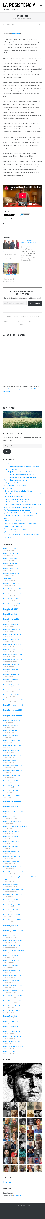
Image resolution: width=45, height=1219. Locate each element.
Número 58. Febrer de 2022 (12, 801)
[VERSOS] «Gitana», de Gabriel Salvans (16, 499)
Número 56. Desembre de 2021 (13, 811)
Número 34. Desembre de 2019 (13, 930)
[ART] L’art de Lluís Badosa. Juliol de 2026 (17, 510)
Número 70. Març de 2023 (11, 740)
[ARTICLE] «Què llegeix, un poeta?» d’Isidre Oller (19, 475)
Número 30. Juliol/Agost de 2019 (13, 950)
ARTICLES (6, 464)
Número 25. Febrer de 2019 (12, 975)
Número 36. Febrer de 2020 (12, 920)
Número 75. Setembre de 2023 (13, 715)
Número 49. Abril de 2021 (11, 846)
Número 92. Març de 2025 (11, 629)
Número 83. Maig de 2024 (11, 675)
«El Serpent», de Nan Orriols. (13, 483)
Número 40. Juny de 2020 (11, 900)
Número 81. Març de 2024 (11, 685)
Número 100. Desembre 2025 (12, 589)
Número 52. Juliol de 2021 (11, 831)
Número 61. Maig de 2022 (11, 786)
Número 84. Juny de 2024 (11, 670)
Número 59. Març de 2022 (11, 796)
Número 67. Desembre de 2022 (13, 755)
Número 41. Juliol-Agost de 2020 (13, 895)
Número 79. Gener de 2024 (11, 695)
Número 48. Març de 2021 (11, 851)
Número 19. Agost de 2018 (11, 1006)
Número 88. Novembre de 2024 (13, 649)
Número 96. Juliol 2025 (10, 609)
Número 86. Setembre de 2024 (13, 659)
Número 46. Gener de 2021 (11, 862)
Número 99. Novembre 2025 (12, 594)
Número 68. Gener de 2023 (11, 750)
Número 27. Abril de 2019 (11, 965)
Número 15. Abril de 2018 (11, 1026)
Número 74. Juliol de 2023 (11, 720)
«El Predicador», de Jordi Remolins (15, 485)
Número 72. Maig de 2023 (11, 730)
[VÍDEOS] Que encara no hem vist (15, 529)
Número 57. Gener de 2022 (11, 806)
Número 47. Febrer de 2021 (12, 856)
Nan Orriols (16, 34)
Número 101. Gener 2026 (11, 584)
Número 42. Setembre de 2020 (13, 890)
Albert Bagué (7, 579)
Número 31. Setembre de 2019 (13, 945)
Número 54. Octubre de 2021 (12, 821)
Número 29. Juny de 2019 (11, 955)
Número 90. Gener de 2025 (11, 639)
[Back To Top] (39, 1213)
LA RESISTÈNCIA (25, 1205)
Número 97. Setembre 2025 (12, 604)
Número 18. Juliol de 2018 (11, 1011)
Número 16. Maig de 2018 (11, 1021)
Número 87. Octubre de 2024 (12, 654)
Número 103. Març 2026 (11, 568)
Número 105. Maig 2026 (10, 558)
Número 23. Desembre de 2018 (13, 986)
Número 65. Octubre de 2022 (12, 766)
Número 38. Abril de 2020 (11, 910)
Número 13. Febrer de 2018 (12, 1036)
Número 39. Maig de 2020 (11, 905)
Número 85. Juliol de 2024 (11, 664)
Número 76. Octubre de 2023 (12, 710)
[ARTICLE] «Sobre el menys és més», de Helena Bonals (21, 477)
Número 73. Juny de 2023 (11, 725)
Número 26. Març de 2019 (11, 970)
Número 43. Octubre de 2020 (12, 884)
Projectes (21, 18)
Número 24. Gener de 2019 (11, 980)
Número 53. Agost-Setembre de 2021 (15, 826)
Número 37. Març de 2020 (11, 915)
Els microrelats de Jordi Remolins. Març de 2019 (23, 316)
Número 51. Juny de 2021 (11, 836)
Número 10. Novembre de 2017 (13, 1051)
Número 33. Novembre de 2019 (13, 935)
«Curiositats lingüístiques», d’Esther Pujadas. (18, 491)
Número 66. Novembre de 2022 (13, 760)
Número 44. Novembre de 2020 (13, 872)
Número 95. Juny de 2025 (11, 614)
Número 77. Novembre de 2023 (13, 705)
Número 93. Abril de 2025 (11, 624)
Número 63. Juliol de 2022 (11, 776)
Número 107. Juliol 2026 (11, 548)
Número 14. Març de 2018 (11, 1031)
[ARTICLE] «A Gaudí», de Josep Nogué (16, 480)
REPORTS (6, 518)
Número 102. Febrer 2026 (11, 573)
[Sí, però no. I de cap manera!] (11, 268)
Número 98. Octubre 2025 (11, 599)
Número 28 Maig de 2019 (11, 960)
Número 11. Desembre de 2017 (13, 1046)
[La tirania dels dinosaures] (11, 244)
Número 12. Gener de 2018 (11, 1041)
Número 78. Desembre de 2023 (13, 700)
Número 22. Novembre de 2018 (13, 991)
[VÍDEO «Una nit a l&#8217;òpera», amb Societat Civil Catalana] (30, 250)
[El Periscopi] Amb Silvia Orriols (14, 521)
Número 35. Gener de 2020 (11, 925)
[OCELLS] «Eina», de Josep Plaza (14, 532)
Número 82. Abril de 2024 (11, 680)
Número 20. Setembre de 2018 (13, 1001)
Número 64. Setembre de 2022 (13, 771)
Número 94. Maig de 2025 (11, 619)
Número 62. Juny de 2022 (11, 781)
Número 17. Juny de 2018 (11, 1016)
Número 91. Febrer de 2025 (12, 634)
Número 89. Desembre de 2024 (13, 644)
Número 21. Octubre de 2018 (12, 996)
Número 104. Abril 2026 (10, 563)
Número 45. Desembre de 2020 (13, 867)
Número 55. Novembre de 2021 (13, 816)
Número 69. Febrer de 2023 (12, 745)
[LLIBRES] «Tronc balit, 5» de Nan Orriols (17, 502)
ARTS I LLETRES (8, 488)
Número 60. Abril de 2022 (11, 791)
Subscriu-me (35, 303)
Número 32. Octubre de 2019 (12, 940)
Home (15, 18)
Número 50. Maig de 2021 (11, 841)
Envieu (7, 451)
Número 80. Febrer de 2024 (12, 690)
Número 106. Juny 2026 (10, 553)
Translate (18, 1196)
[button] (22, 1082)
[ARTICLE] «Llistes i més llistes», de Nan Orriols (19, 472)
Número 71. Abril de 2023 (11, 735)
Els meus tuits (7, 1182)
